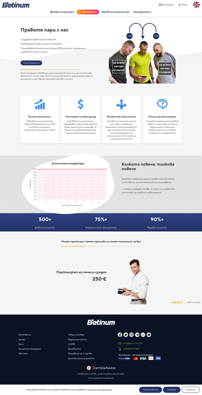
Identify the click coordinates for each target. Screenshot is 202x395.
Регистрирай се (31, 63)
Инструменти (142, 11)
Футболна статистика (115, 11)
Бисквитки (74, 348)
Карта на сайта (77, 339)
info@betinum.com (133, 343)
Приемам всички (150, 390)
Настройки (190, 390)
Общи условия (76, 334)
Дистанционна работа (81, 358)
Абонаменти (89, 11)
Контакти (25, 334)
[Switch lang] (196, 5)
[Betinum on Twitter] (126, 335)
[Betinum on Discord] (149, 335)
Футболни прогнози (61, 11)
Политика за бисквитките (99, 390)
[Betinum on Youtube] (143, 335)
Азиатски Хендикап (30, 348)
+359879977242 (131, 349)
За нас (22, 339)
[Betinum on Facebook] (120, 335)
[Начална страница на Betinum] (16, 5)
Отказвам (171, 390)
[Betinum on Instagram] (131, 335)
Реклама (23, 353)
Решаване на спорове (80, 353)
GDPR (71, 344)
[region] (101, 390)
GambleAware (103, 368)
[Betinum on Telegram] (137, 335)
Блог (21, 344)
